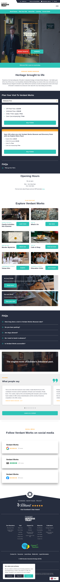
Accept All (28, 576)
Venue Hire (31, 11)
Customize (9, 576)
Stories (49, 530)
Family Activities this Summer (8, 225)
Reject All (19, 576)
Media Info (35, 554)
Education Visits (37, 268)
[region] (19, 571)
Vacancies (20, 554)
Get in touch (52, 268)
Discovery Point (10, 527)
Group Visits (20, 536)
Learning (38, 11)
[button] (30, 321)
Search (55, 1)
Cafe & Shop (35, 247)
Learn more (22, 224)
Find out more (51, 246)
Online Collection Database (49, 533)
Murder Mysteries (8, 247)
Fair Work (40, 532)
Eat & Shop (20, 530)
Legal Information (44, 554)
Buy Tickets (30, 122)
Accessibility (20, 538)
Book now (23, 246)
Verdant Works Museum (10, 531)
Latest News (39, 536)
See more (52, 224)
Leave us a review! (30, 413)
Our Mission (39, 527)
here (43, 189)
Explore (22, 268)
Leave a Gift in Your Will (30, 536)
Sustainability (40, 530)
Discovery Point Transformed (30, 533)
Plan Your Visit (23, 11)
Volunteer (30, 530)
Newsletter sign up (46, 1)
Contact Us (39, 538)
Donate (37, 51)
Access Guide (46, 11)
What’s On (35, 224)
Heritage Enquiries (49, 527)
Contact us (24, 1)
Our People (39, 534)
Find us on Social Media (34, 1)
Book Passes (13, 11)
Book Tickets (23, 51)
